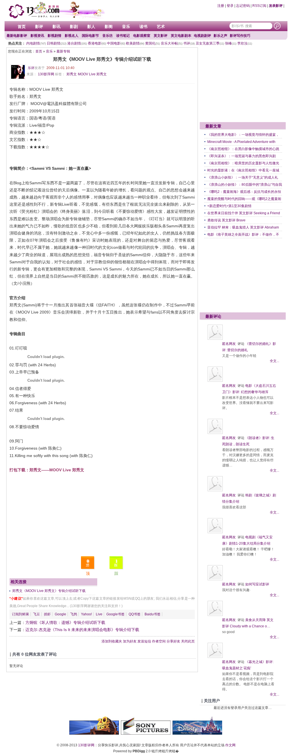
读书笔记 (123, 36)
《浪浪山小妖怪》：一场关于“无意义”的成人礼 (242, 177)
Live (99, 614)
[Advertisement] (102, 513)
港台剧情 (77, 43)
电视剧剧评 (202, 36)
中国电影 (116, 43)
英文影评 (160, 36)
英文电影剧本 (181, 36)
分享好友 (173, 641)
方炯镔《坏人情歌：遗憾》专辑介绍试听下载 (65, 622)
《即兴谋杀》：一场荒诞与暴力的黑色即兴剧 (241, 156)
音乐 (126, 26)
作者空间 (159, 641)
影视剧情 (54, 36)
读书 (143, 26)
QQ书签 (135, 614)
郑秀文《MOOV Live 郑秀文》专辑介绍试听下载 (49, 591)
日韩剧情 (56, 43)
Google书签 (115, 614)
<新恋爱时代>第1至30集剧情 (229, 206)
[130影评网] (56, 10)
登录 (230, 6)
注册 (220, 6)
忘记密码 (243, 6)
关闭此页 (188, 641)
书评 (189, 43)
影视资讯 (37, 36)
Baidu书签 (153, 614)
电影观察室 (141, 36)
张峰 (230, 43)
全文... (274, 361)
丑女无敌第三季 (210, 43)
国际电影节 (90, 36)
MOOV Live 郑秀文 (92, 74)
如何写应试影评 (257, 584)
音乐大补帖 (171, 43)
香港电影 (97, 43)
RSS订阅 (259, 6)
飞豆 (36, 614)
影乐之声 (220, 36)
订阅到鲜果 (20, 614)
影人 (91, 26)
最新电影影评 (17, 36)
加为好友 (130, 641)
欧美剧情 (135, 43)
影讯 (56, 26)
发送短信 (144, 641)
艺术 (161, 26)
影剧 (74, 26)
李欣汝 (244, 43)
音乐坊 (107, 36)
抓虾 (47, 614)
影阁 (109, 26)
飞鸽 (73, 614)
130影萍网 (46, 74)
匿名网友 (229, 344)
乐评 (31, 68)
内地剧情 (36, 43)
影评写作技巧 (240, 36)
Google (60, 614)
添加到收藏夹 (112, 641)
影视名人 (71, 36)
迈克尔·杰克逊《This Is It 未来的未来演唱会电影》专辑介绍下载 (82, 629)
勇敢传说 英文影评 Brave (226, 220)
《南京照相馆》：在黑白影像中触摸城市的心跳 (243, 149)
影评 (39, 26)
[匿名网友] (215, 339)
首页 (22, 26)
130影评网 (86, 745)
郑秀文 (71, 74)
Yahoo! (86, 614)
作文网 (230, 745)
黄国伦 (152, 43)
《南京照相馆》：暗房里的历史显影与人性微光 (243, 163)
